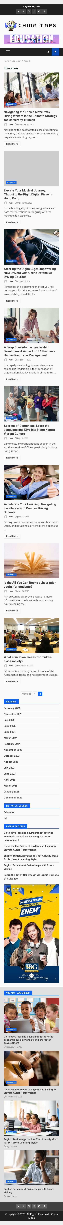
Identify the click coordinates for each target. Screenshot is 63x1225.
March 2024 (10, 738)
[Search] (48, 52)
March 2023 (10, 785)
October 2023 (12, 755)
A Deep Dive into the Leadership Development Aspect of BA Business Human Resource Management (31, 325)
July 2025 (9, 720)
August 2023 (11, 761)
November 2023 (13, 749)
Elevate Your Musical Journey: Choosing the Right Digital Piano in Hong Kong (31, 168)
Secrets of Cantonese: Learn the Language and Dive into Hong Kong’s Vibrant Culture (31, 403)
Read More (12, 143)
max (10, 124)
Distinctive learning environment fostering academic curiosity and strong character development (28, 836)
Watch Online (55, 52)
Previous (26, 693)
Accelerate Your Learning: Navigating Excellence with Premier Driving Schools (31, 482)
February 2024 (12, 743)
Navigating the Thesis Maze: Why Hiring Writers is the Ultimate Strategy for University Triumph (31, 90)
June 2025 (10, 726)
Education (11, 104)
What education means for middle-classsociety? (31, 635)
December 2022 (13, 797)
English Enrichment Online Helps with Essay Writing (31, 1167)
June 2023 (10, 773)
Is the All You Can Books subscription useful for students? (31, 560)
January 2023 (11, 791)
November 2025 (13, 714)
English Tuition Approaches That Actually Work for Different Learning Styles (31, 1118)
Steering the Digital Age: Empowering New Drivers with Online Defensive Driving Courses (31, 247)
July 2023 (9, 767)
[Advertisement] (31, 39)
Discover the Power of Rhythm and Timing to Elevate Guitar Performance (31, 1068)
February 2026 (12, 708)
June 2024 (10, 732)
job (5, 818)
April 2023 (9, 779)
